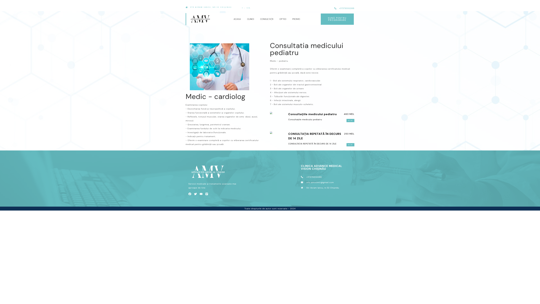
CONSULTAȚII (266, 19)
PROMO (296, 19)
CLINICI (250, 19)
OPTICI (282, 19)
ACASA (237, 19)
